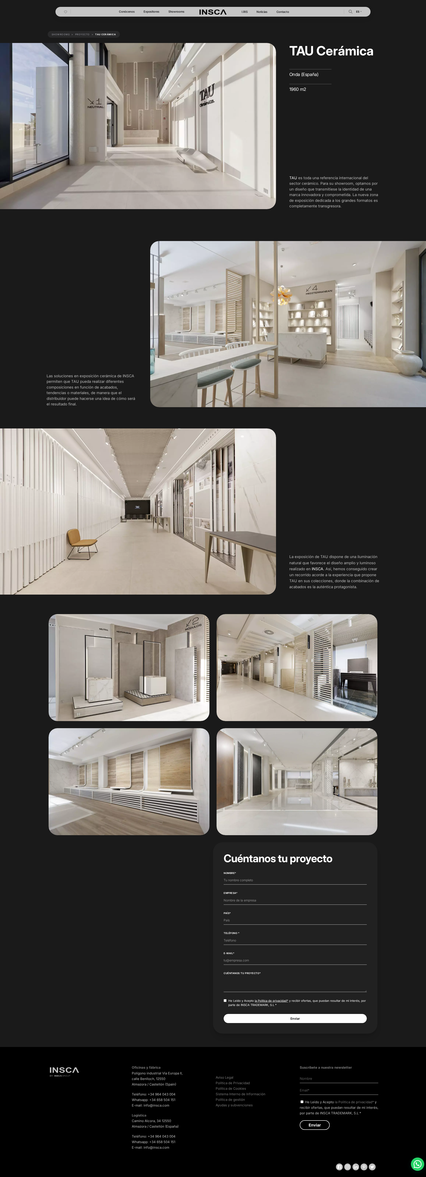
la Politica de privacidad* (271, 1000)
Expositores (151, 11)
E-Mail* (229, 953)
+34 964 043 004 (162, 1094)
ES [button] (358, 11)
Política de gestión (230, 1099)
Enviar (295, 1018)
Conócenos (126, 11)
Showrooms (176, 11)
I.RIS (244, 12)
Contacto (282, 12)
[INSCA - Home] (213, 11)
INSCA (317, 569)
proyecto (82, 34)
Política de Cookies (231, 1088)
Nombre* (230, 873)
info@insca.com (156, 1105)
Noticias (261, 12)
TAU (293, 178)
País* (227, 913)
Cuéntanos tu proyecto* (242, 973)
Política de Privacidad (233, 1083)
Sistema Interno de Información (240, 1094)
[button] (351, 11)
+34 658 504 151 (162, 1100)
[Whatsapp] (417, 1164)
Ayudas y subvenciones (234, 1105)
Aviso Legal (224, 1077)
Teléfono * (232, 933)
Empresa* (230, 893)
